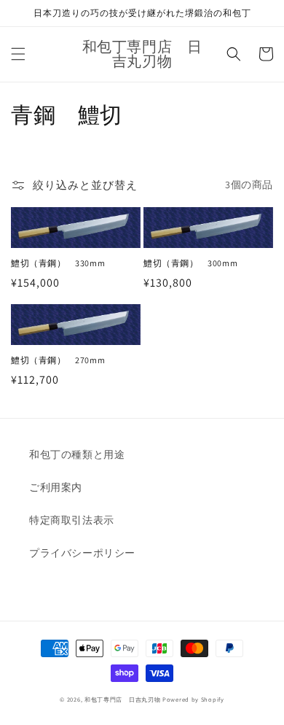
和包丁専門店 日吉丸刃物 (122, 699)
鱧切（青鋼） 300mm (190, 262)
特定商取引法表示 (71, 520)
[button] (18, 54)
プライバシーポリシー (82, 552)
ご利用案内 (55, 487)
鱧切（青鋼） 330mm (58, 262)
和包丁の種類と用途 (77, 454)
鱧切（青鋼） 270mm (58, 359)
